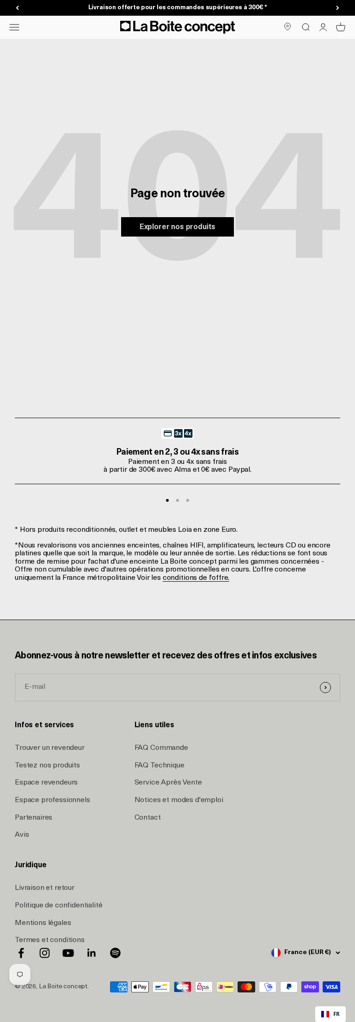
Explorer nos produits (178, 227)
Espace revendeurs (46, 782)
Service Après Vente (168, 782)
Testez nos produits (47, 765)
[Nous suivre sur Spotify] (115, 953)
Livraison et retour (44, 888)
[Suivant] (337, 8)
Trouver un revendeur (50, 748)
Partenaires (33, 817)
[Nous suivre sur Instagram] (44, 953)
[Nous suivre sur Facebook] (21, 953)
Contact (148, 817)
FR (336, 1013)
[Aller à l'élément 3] (187, 500)
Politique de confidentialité (59, 905)
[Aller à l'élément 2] (177, 500)
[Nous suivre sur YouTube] (68, 953)
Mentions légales (43, 923)
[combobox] (330, 1014)
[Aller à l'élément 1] (167, 500)
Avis (22, 835)
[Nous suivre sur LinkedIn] (92, 953)
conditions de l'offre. (196, 578)
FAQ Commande (161, 748)
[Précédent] (17, 8)
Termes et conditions (50, 940)
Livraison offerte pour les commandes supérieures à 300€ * (177, 8)
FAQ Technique (159, 765)
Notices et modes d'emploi (179, 800)
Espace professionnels (52, 800)
